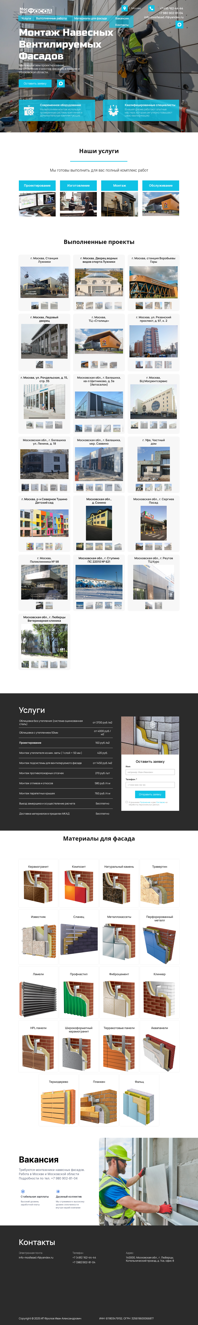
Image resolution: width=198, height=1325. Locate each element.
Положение (145, 802)
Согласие (160, 802)
